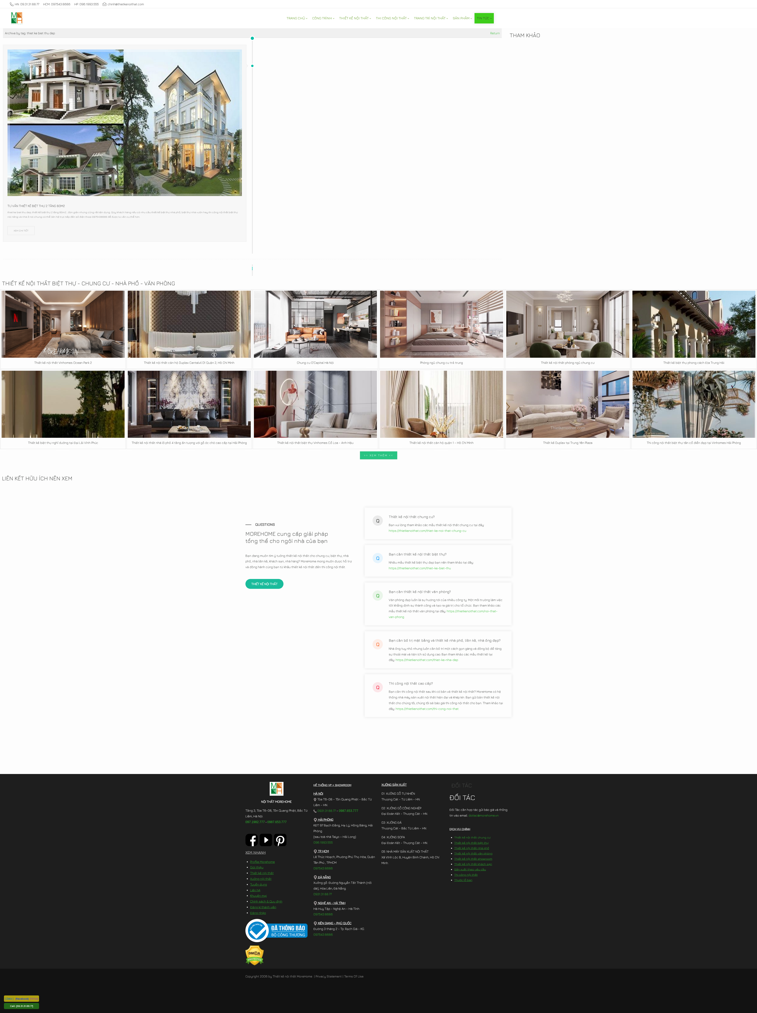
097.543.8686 (323, 868)
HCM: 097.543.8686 (56, 4)
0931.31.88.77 (326, 810)
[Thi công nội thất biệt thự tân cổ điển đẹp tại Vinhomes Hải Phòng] (693, 404)
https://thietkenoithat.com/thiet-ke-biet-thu (420, 568)
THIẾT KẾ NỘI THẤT (264, 584)
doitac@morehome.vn (484, 815)
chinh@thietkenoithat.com (126, 4)
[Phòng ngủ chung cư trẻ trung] (441, 324)
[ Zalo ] (9, 998)
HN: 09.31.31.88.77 (27, 4)
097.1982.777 (255, 822)
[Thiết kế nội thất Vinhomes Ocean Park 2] (63, 324)
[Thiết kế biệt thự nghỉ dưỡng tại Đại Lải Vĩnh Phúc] (63, 404)
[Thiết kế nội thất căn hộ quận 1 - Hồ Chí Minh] (441, 404)
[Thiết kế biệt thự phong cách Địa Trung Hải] (693, 324)
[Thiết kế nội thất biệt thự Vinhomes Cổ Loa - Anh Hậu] (315, 404)
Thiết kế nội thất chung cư (472, 837)
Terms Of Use (354, 976)
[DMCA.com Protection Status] (254, 955)
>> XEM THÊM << (378, 455)
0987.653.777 (277, 822)
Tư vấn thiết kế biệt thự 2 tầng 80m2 (36, 206)
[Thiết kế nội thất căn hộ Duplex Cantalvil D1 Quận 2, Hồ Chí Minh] (189, 324)
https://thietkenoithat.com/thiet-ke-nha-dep (427, 660)
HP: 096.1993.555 (86, 4)
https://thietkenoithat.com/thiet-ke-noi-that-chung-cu (427, 530)
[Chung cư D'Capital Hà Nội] (315, 324)
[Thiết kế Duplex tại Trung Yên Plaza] (567, 404)
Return (495, 33)
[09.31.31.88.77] (24, 1005)
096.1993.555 (323, 842)
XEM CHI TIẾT (21, 230)
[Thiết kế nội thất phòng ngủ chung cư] (567, 324)
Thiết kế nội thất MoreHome (292, 976)
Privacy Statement (329, 976)
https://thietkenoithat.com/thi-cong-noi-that (427, 709)
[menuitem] (297, 18)
